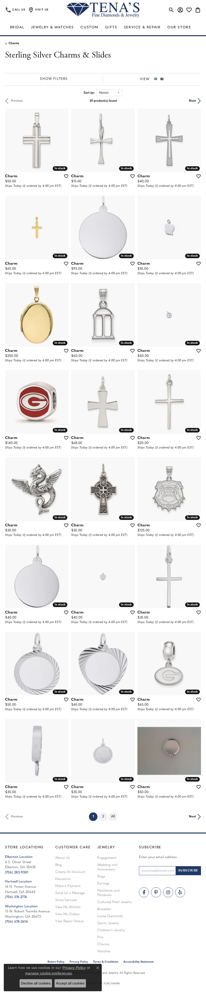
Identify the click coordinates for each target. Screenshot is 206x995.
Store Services (66, 900)
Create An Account (70, 872)
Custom (89, 27)
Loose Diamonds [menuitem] (110, 916)
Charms (14, 43)
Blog (58, 865)
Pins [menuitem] (100, 937)
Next (192, 100)
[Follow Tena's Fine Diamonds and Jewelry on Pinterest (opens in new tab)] (156, 892)
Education (63, 879)
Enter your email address (158, 857)
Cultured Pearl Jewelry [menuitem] (114, 902)
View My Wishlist (68, 907)
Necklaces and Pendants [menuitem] (108, 893)
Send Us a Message (70, 893)
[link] (15, 10)
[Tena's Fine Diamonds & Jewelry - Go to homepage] (103, 10)
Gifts (111, 27)
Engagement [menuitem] (106, 858)
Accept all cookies (70, 983)
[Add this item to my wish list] (65, 176)
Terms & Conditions (105, 962)
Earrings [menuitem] (103, 883)
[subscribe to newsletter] (188, 870)
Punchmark (112, 983)
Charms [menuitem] (103, 944)
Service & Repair (142, 27)
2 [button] (103, 816)
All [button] (113, 816)
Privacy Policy (74, 968)
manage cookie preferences (48, 973)
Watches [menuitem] (104, 951)
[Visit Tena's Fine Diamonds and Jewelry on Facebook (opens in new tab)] (144, 892)
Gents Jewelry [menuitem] (108, 923)
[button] (38, 10)
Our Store (179, 27)
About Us (62, 858)
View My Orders (67, 914)
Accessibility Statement (138, 962)
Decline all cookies (35, 983)
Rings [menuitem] (101, 876)
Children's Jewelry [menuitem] (111, 930)
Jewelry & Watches (52, 27)
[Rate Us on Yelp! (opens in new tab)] (180, 892)
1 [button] (95, 816)
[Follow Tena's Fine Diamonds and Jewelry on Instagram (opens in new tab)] (168, 892)
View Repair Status (69, 921)
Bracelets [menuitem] (104, 909)
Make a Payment (68, 886)
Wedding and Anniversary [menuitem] (107, 867)
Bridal (17, 27)
